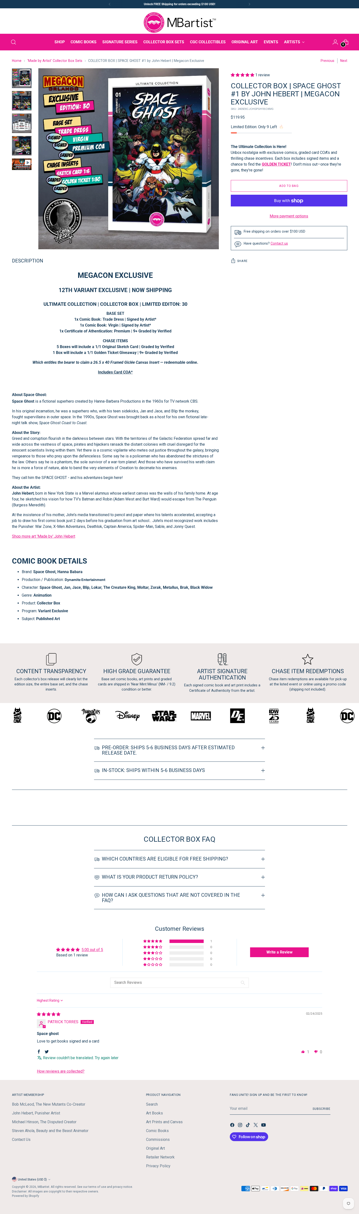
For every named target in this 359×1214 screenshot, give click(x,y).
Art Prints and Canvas (164, 1122)
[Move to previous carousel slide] (332, 809)
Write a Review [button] (279, 952)
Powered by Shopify (25, 1196)
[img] (48, 1014)
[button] (243, 75)
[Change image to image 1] (22, 78)
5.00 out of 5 (92, 949)
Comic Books (157, 1130)
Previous (327, 61)
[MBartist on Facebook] (233, 1126)
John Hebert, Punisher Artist (36, 1113)
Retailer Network (160, 1157)
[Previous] (109, 4)
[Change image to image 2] (22, 101)
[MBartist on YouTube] (264, 1126)
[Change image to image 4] (22, 146)
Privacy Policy (158, 1166)
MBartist (43, 1187)
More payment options (289, 216)
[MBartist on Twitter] (256, 1126)
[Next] (249, 4)
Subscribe (321, 1109)
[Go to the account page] (335, 42)
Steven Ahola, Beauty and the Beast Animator (50, 1130)
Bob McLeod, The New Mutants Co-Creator (48, 1104)
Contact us (279, 244)
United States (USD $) (32, 1179)
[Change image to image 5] (22, 164)
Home (16, 61)
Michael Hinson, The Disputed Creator (44, 1122)
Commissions (158, 1139)
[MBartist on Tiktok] (248, 1126)
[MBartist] (179, 22)
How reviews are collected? (60, 1071)
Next (343, 61)
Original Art (155, 1148)
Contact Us (21, 1139)
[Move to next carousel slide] (343, 808)
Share (242, 261)
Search (152, 1104)
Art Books (154, 1113)
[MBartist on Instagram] (240, 1126)
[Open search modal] (13, 42)
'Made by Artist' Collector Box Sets (54, 61)
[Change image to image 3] (22, 123)
